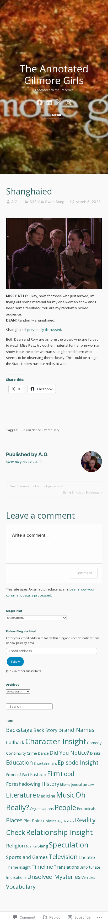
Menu (56, 115)
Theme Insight (18, 867)
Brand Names (76, 729)
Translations (66, 867)
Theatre (86, 857)
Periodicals (86, 808)
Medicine (46, 796)
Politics (50, 820)
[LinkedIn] (49, 101)
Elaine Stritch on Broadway (81, 493)
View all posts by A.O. (24, 461)
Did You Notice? (31, 430)
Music (65, 795)
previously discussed (44, 329)
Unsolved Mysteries (54, 877)
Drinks (95, 753)
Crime (32, 753)
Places (14, 820)
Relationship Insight (59, 832)
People (65, 807)
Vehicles (88, 877)
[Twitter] (58, 101)
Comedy (94, 742)
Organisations (42, 808)
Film (53, 773)
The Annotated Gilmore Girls (54, 74)
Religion (15, 845)
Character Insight (55, 741)
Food (67, 774)
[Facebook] (39, 101)
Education (19, 762)
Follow (15, 661)
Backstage (19, 729)
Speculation (69, 845)
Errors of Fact (17, 774)
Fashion (38, 774)
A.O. (14, 201)
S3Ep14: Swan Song (47, 201)
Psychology (65, 821)
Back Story (45, 730)
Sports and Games (27, 857)
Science (31, 846)
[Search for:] (29, 706)
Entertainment (45, 763)
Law (91, 784)
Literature (21, 794)
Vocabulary (51, 430)
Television (63, 856)
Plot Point (32, 821)
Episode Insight (78, 762)
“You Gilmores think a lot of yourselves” (34, 487)
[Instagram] (68, 101)
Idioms (65, 784)
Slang (42, 846)
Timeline (42, 866)
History (50, 783)
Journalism (79, 784)
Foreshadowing (23, 784)
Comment (83, 573)
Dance (43, 753)
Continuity (16, 753)
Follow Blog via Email (21, 631)
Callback (15, 742)
